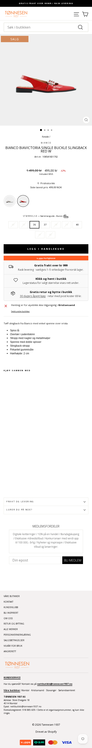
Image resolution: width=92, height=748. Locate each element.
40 (77, 224)
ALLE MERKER (11, 629)
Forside (45, 136)
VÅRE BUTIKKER (12, 596)
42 (50, 234)
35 (23, 224)
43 (13, 224)
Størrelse (43, 216)
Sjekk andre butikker (20, 311)
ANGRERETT (10, 651)
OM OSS (8, 618)
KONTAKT (8, 601)
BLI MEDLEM (72, 560)
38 (56, 224)
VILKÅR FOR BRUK (13, 645)
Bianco (46, 143)
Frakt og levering (20, 501)
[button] (46, 183)
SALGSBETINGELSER (14, 640)
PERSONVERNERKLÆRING (17, 634)
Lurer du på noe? (19, 509)
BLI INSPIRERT (11, 612)
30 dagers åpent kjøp (33, 296)
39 (66, 224)
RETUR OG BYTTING (14, 623)
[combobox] (46, 27)
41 (40, 234)
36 (34, 224)
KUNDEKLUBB (11, 607)
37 (45, 224)
